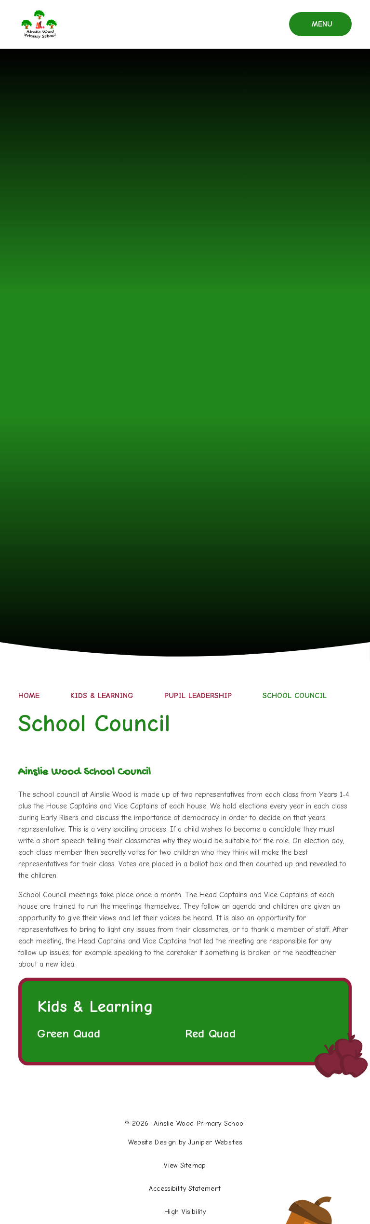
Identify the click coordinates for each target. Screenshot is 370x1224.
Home (29, 695)
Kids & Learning (101, 695)
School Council (295, 695)
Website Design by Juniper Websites (185, 1142)
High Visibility (185, 1212)
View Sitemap (185, 1165)
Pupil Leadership (198, 695)
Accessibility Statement (185, 1188)
